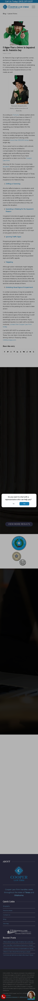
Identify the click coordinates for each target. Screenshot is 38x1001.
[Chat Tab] (19, 500)
